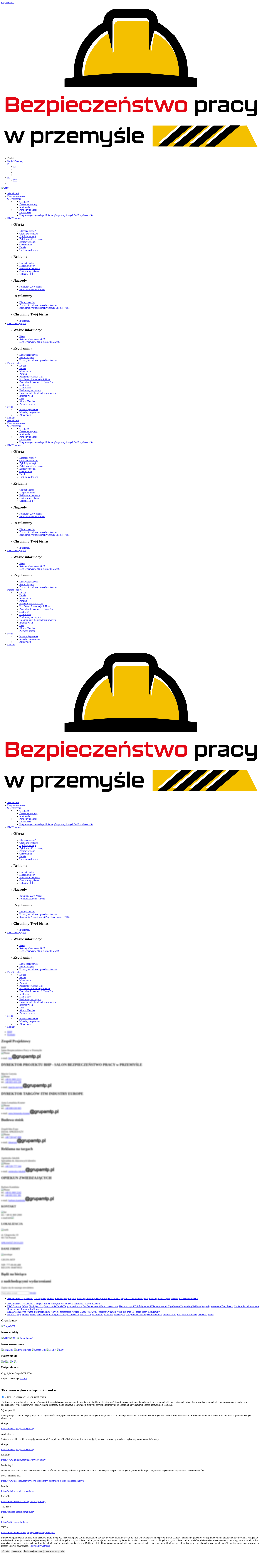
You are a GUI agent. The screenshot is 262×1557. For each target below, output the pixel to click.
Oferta (51, 1298)
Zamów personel (27, 242)
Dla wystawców (27, 302)
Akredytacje (25, 415)
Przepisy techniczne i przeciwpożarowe (38, 305)
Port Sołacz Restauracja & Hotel (34, 379)
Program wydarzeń (16, 196)
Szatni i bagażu (26, 357)
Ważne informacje (136, 1298)
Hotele (22, 247)
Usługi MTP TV (27, 274)
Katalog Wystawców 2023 (32, 339)
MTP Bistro (25, 387)
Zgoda (8, 1397)
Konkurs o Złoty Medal (30, 286)
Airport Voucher (27, 401)
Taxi (21, 398)
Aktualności (13, 193)
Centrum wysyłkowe (29, 271)
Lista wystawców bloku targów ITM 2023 (39, 342)
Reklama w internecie (29, 268)
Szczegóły (20, 1397)
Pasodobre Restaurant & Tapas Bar (36, 382)
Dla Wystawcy (14, 218)
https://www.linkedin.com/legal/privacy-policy (23, 1460)
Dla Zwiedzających (16, 323)
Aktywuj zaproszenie (61, 1312)
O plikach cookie (38, 1397)
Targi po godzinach (28, 250)
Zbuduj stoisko (36, 1306)
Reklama (59, 1298)
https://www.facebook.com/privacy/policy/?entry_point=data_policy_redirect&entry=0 (42, 1480)
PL (8, 164)
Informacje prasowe (28, 409)
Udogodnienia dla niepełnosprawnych (37, 393)
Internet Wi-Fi (26, 395)
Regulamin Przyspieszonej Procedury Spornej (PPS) (44, 308)
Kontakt (11, 417)
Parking (23, 374)
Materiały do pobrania (29, 412)
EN (15, 166)
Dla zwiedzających (28, 354)
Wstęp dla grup (123, 1312)
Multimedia (24, 207)
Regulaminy (79, 1298)
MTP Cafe (24, 385)
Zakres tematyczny (28, 204)
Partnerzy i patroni (28, 209)
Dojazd (22, 365)
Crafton (23, 1378)
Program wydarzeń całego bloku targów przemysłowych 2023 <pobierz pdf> (56, 215)
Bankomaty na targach (30, 390)
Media (10, 406)
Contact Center (26, 263)
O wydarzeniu (14, 199)
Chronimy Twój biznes (96, 1298)
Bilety (22, 336)
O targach (24, 201)
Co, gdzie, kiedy (139, 1312)
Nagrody (68, 1298)
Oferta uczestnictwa (28, 233)
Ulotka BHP (25, 212)
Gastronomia (25, 244)
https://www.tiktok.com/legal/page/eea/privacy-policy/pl (28, 1532)
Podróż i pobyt (14, 363)
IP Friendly (24, 320)
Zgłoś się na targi (27, 236)
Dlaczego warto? (27, 231)
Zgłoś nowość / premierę (31, 239)
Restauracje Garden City (31, 376)
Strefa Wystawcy (15, 161)
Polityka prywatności (40, 1546)
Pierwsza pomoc (27, 404)
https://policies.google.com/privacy (17, 1428)
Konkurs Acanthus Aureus (32, 289)
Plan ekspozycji (126, 1306)
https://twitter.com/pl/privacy (14, 1522)
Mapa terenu (25, 371)
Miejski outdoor (27, 265)
